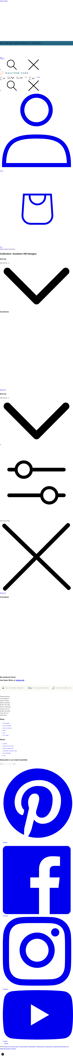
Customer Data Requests (59, 1046)
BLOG (4, 755)
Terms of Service (23, 1046)
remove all (20, 680)
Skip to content (3, 1)
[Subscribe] (14, 764)
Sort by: (3, 259)
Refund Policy (32, 1046)
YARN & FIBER (6, 723)
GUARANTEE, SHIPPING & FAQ (10, 750)
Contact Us (2, 58)
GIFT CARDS (5, 735)
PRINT (4, 730)
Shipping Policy (41, 1046)
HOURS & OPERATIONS (8, 748)
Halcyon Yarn (7, 1046)
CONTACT (5, 743)
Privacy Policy (15, 1046)
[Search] (36, 65)
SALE (4, 733)
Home (1, 249)
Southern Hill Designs (9, 249)
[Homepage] (14, 75)
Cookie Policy (49, 1046)
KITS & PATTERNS (7, 725)
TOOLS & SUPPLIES (7, 728)
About (1, 57)
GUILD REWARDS (7, 753)
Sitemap (14, 1048)
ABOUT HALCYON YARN (8, 746)
